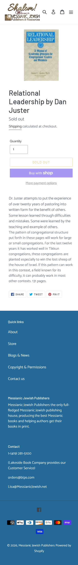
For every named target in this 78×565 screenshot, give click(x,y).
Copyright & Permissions (27, 367)
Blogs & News (18, 355)
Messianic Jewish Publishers (37, 545)
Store (12, 344)
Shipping (15, 126)
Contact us (16, 379)
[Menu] (71, 12)
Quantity (16, 141)
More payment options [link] (41, 183)
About (13, 332)
